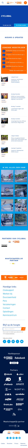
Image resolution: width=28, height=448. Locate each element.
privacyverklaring (10, 333)
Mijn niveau (13, 15)
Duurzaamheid (9, 297)
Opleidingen (8, 312)
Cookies (3, 443)
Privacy (16, 443)
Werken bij (7, 294)
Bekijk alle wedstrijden (16, 70)
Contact (6, 308)
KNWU (3, 114)
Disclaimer (9, 443)
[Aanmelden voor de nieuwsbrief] (23, 329)
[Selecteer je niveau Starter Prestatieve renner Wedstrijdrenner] (14, 19)
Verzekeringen (9, 304)
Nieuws (3, 83)
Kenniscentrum (10, 315)
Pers (5, 301)
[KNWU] (15, 2)
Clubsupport (8, 290)
